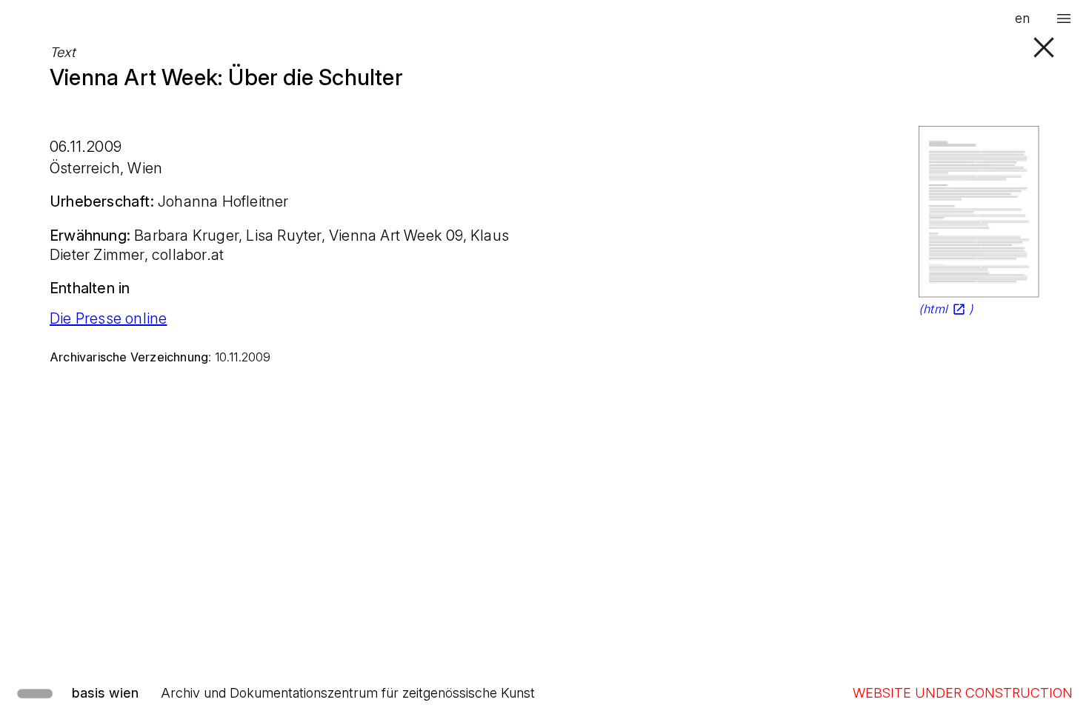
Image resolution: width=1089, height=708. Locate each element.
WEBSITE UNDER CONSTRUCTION (963, 693)
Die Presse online (108, 318)
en (1022, 18)
